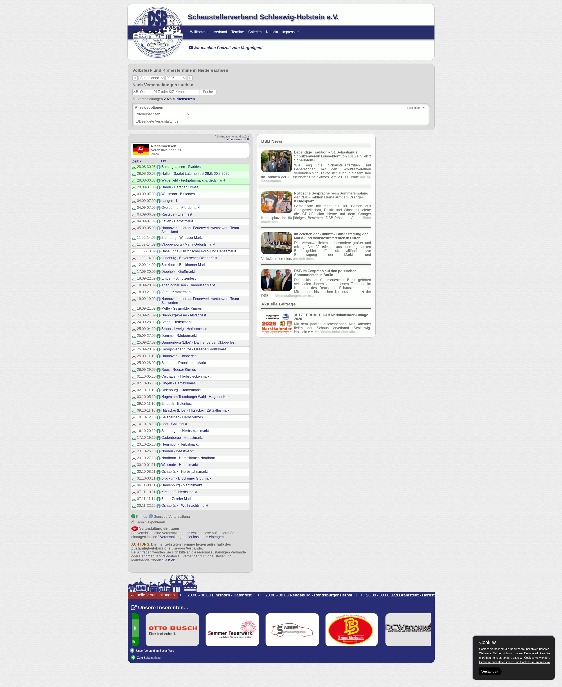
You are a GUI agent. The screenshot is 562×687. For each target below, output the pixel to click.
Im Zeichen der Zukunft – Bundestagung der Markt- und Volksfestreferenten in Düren (331, 236)
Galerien (255, 32)
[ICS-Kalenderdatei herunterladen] (134, 168)
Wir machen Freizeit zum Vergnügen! (228, 48)
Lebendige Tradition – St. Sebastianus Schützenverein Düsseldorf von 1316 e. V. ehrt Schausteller (332, 156)
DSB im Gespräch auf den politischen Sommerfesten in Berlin (325, 273)
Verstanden (489, 671)
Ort (163, 161)
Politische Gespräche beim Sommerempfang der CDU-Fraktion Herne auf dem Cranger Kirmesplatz (331, 197)
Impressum (290, 32)
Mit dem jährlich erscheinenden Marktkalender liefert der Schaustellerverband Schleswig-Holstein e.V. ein (332, 328)
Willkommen (199, 32)
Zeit (135, 161)
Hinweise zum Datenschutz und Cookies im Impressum (514, 662)
